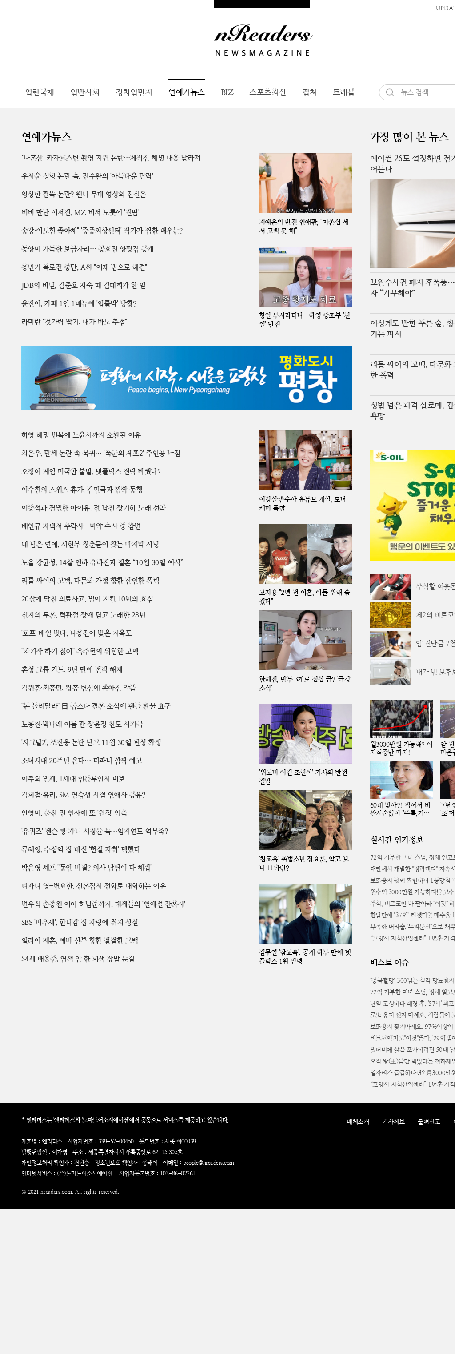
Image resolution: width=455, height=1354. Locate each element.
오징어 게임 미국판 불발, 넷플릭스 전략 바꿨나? (91, 471)
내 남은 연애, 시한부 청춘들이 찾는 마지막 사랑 (90, 544)
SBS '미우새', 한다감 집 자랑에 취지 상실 (79, 922)
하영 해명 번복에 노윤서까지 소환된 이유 (81, 435)
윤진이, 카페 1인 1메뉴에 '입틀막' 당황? (78, 303)
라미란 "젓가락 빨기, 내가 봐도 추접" (74, 322)
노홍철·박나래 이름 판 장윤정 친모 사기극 (82, 724)
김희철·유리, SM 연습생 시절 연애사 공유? (83, 795)
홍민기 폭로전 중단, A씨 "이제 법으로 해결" (84, 267)
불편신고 (429, 1121)
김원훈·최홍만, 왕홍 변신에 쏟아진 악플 (78, 688)
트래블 (344, 92)
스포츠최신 (267, 92)
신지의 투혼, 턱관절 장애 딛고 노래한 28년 (83, 615)
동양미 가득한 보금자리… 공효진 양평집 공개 (87, 249)
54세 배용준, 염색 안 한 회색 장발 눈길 (78, 959)
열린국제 (39, 92)
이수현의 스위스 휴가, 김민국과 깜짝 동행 (82, 490)
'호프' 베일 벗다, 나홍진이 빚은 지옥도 (76, 633)
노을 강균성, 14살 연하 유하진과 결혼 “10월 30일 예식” (102, 562)
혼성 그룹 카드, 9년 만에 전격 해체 (72, 669)
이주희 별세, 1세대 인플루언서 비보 (73, 779)
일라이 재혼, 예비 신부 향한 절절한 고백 (79, 940)
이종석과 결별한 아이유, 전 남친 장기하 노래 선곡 (93, 508)
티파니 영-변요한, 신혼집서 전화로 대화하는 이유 (93, 886)
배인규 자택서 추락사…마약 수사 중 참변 (81, 526)
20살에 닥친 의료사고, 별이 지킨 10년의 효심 (87, 599)
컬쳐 (309, 92)
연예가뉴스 (186, 92)
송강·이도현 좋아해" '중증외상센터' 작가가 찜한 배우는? (102, 231)
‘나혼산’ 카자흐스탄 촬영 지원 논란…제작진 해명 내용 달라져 (110, 158)
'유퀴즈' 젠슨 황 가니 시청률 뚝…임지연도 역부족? (94, 831)
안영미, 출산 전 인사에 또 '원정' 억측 (74, 813)
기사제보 (393, 1121)
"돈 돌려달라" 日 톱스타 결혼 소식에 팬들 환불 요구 (96, 706)
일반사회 (85, 92)
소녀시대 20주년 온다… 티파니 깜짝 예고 (81, 761)
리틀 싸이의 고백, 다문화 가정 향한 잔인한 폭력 (90, 581)
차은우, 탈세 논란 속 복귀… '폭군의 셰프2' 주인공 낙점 (100, 453)
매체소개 (358, 1121)
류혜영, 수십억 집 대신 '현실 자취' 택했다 (80, 849)
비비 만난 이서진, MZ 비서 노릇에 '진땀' (80, 212)
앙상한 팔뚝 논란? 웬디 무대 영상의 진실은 (83, 194)
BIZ (227, 92)
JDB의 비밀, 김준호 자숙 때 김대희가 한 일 (83, 285)
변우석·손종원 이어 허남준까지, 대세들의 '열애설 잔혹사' (103, 904)
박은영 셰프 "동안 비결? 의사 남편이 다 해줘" (86, 868)
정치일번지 (134, 92)
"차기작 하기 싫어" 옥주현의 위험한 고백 (80, 651)
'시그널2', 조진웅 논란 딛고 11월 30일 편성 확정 (91, 742)
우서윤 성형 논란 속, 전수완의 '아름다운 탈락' (87, 176)
